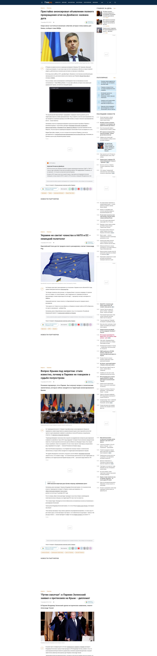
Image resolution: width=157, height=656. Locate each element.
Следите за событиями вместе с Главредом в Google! (51, 189)
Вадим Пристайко (84, 76)
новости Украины (69, 552)
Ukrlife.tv (48, 298)
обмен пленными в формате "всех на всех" (56, 491)
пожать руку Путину (82, 505)
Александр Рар (64, 289)
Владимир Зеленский (84, 453)
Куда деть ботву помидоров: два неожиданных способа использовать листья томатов (108, 108)
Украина (55, 328)
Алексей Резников (79, 552)
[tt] (84, 189)
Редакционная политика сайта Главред (65, 185)
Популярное (87, 2)
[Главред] (48, 3)
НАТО (49, 328)
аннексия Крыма (45, 552)
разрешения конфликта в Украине (67, 313)
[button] (42, 2)
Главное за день (104, 8)
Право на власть (78, 514)
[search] (115, 2)
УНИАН (53, 78)
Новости (57, 2)
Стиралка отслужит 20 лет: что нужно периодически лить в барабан (108, 89)
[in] (90, 189)
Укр (102, 2)
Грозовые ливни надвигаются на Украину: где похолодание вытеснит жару (108, 83)
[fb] (81, 189)
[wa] (70, 189)
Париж (50, 193)
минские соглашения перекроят (60, 435)
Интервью (79, 2)
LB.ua (79, 445)
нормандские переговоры (57, 552)
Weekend (95, 2)
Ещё (114, 8)
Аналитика (71, 2)
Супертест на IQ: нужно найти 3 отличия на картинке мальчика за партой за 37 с (108, 102)
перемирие (44, 193)
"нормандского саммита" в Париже (76, 646)
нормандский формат (59, 193)
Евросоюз (44, 328)
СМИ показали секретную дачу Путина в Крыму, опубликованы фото (67, 483)
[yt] (78, 189)
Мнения (64, 2)
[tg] (75, 189)
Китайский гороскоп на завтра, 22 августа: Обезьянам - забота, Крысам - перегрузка (108, 95)
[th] (73, 189)
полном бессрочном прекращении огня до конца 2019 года (70, 134)
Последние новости (106, 114)
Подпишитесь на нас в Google (90, 22)
